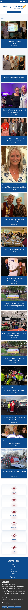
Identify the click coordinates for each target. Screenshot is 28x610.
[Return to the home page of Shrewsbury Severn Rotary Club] (14, 7)
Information (13, 560)
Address (13, 577)
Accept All (4, 607)
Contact (17, 12)
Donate (10, 12)
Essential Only (17, 607)
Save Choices (11, 607)
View (14, 22)
